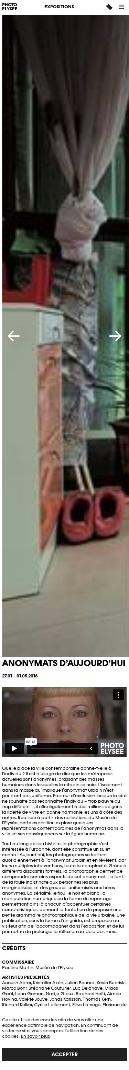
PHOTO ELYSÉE (10, 7)
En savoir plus (35, 1036)
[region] (64, 1039)
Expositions (59, 6)
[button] (122, 7)
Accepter (65, 1054)
